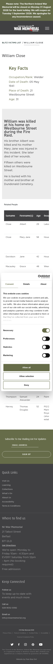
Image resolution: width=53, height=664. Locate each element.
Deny (26, 385)
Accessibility (8, 502)
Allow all (26, 367)
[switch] (46, 339)
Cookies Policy (33, 633)
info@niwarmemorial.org (14, 618)
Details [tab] (26, 284)
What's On (7, 493)
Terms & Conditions (11, 506)
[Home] (26, 29)
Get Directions (9, 545)
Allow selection (26, 376)
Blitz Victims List (11, 43)
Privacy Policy (7, 633)
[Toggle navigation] (47, 27)
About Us (6, 498)
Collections (7, 489)
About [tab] (43, 284)
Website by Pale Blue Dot (26, 659)
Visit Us (5, 481)
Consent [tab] (9, 284)
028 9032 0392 (9, 608)
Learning (6, 485)
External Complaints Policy (25, 637)
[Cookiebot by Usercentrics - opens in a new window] (38, 276)
